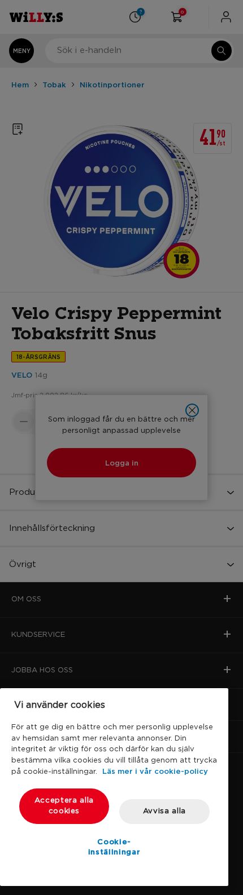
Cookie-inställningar (114, 847)
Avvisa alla (164, 811)
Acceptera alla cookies (64, 805)
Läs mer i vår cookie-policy (155, 771)
